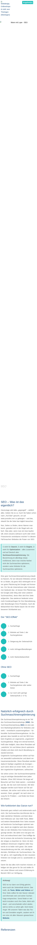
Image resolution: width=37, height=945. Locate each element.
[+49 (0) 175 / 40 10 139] (34, 18)
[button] (27, 2)
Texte (12, 890)
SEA (22, 725)
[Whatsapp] (9, 19)
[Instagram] (6, 19)
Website (6, 918)
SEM (28, 722)
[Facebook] (2, 19)
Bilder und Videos (23, 890)
